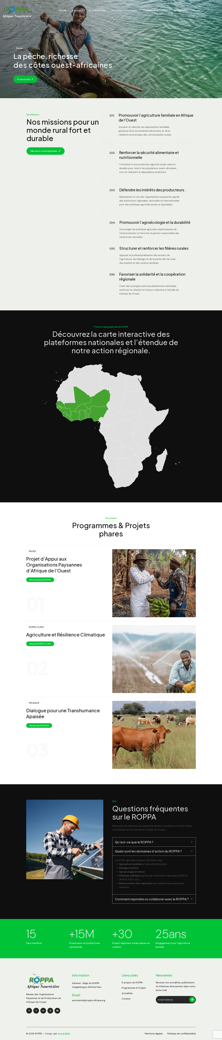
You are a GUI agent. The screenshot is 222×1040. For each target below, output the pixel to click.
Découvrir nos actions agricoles (33, 79)
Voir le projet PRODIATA (39, 725)
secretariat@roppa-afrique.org (88, 1000)
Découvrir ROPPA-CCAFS (40, 644)
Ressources (179, 10)
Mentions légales (154, 1033)
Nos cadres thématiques (123, 10)
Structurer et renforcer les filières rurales (153, 248)
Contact (126, 998)
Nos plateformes (97, 10)
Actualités (127, 993)
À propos (76, 10)
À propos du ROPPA (132, 982)
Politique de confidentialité (181, 1033)
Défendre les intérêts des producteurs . (152, 190)
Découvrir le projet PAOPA (40, 580)
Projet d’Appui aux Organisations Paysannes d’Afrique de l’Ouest (54, 564)
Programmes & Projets (155, 10)
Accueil (62, 10)
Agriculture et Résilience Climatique (65, 634)
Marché (196, 10)
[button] (195, 79)
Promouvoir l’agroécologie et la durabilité (154, 222)
